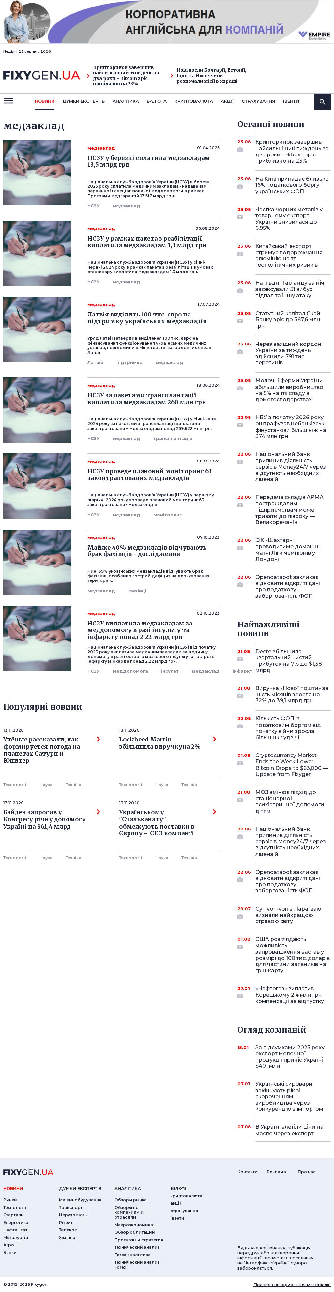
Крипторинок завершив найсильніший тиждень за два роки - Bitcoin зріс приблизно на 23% (126, 76)
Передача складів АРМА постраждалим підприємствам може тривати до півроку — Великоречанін (289, 509)
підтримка (129, 362)
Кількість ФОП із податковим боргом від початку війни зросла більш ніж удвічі (288, 728)
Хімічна (67, 1237)
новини (44, 101)
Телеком (68, 1229)
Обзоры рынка (130, 1199)
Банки (10, 1252)
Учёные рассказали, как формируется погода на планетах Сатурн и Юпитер (41, 750)
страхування (258, 101)
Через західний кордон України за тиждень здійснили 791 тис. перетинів (288, 353)
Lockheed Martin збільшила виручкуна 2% (160, 743)
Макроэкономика (133, 1224)
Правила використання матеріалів (292, 1284)
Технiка (73, 784)
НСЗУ (93, 205)
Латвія (95, 362)
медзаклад (126, 205)
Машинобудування (80, 1199)
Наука (46, 784)
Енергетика (15, 1222)
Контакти (247, 1171)
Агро (8, 1244)
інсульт (170, 671)
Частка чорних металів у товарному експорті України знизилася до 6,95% (289, 218)
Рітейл (66, 1222)
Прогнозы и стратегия (138, 1239)
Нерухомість (73, 1214)
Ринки (10, 1199)
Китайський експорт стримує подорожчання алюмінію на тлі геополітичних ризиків (289, 255)
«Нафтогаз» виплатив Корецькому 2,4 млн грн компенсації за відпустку (289, 994)
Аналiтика (126, 101)
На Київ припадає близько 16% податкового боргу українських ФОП (292, 185)
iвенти (291, 101)
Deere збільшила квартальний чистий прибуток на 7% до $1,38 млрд (288, 660)
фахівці (137, 590)
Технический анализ (136, 1247)
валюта (157, 101)
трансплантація (172, 438)
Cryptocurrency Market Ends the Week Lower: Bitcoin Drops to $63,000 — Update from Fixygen (291, 764)
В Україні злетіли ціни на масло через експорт (289, 1130)
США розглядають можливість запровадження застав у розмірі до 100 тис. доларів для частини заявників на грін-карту (292, 955)
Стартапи (13, 1214)
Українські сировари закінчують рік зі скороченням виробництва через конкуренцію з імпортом (289, 1096)
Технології (14, 784)
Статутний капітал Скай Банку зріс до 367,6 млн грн (287, 319)
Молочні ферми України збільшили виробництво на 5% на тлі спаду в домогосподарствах (289, 390)
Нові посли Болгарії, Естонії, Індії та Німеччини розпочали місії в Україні (211, 75)
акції (227, 101)
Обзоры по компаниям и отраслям (129, 1212)
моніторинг (167, 514)
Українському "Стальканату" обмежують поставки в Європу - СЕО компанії (156, 823)
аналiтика (127, 1188)
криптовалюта (194, 101)
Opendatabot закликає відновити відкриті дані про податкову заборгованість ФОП (287, 586)
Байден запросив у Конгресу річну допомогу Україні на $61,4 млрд (44, 819)
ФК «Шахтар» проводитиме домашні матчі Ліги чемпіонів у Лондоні (287, 549)
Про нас (307, 1171)
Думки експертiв (83, 101)
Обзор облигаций (134, 1232)
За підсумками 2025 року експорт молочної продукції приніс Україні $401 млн (290, 1056)
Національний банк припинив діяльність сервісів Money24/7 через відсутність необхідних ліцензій (290, 466)
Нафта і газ (15, 1229)
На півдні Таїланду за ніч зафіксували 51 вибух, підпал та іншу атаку (289, 289)
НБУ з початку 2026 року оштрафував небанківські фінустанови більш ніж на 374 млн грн (290, 426)
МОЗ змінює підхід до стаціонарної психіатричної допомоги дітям (289, 801)
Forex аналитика (132, 1254)
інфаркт (242, 671)
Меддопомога (130, 671)
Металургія (15, 1237)
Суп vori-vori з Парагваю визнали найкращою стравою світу (288, 915)
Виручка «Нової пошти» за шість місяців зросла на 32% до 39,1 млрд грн (291, 694)
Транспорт (71, 1207)
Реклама (276, 1171)
